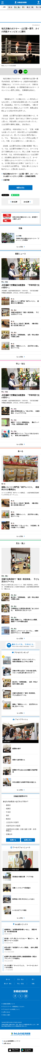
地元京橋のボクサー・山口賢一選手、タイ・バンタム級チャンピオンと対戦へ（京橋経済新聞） (20, 175)
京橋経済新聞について (9, 1004)
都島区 (8, 805)
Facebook (15, 996)
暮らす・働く (30, 7)
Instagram (26, 996)
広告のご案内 (6, 1015)
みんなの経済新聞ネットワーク (20, 1034)
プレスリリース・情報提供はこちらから (13, 1006)
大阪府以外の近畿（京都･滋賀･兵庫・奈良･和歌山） (21, 830)
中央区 (8, 812)
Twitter (20, 996)
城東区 (8, 808)
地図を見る (20, 188)
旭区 (7, 815)
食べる (10, 7)
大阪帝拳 (6, 180)
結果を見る (28, 840)
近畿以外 (9, 834)
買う (23, 7)
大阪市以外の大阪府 (13, 826)
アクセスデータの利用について (11, 1009)
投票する (13, 840)
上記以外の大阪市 (12, 822)
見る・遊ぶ (17, 7)
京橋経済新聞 (20, 2)
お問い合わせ (6, 1012)
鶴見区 (8, 819)
